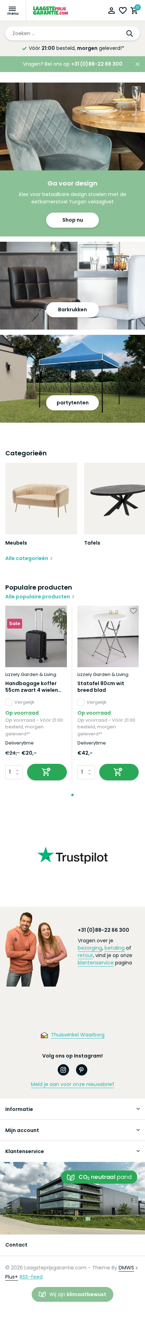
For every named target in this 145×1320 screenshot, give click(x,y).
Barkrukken (72, 309)
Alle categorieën (26, 558)
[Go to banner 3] (72, 379)
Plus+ (11, 1276)
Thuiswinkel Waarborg (78, 1034)
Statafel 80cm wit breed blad (100, 686)
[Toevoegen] (47, 772)
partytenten (73, 402)
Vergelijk (24, 702)
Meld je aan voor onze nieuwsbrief (72, 1084)
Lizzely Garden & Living (30, 674)
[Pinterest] (81, 1069)
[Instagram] (63, 1069)
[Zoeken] (130, 33)
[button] (72, 795)
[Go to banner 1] (72, 159)
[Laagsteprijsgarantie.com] (51, 10)
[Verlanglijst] (123, 11)
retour (85, 955)
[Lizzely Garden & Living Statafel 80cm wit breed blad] (108, 636)
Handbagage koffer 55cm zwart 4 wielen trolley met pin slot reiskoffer (31, 686)
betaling (115, 947)
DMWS (126, 1267)
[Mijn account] (111, 11)
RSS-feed (31, 1276)
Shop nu (72, 219)
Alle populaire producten (37, 596)
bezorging (90, 947)
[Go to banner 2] (72, 286)
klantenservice (96, 962)
